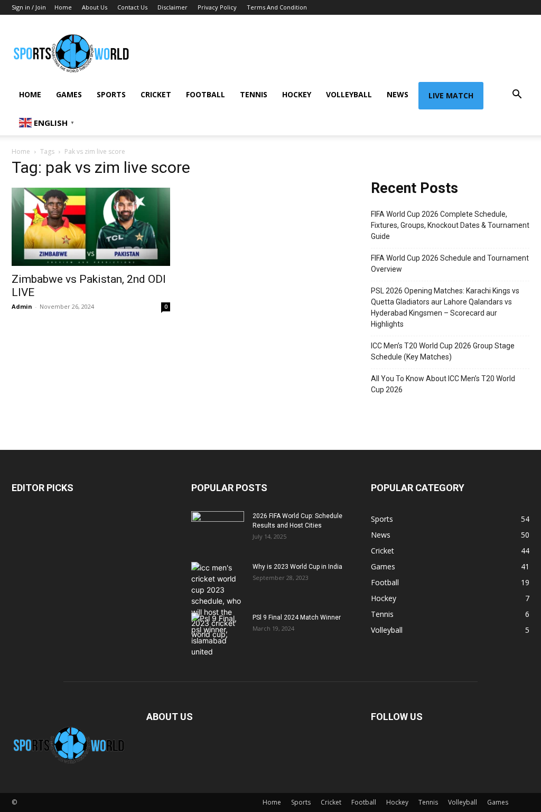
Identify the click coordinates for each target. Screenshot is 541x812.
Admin (22, 306)
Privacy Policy (217, 7)
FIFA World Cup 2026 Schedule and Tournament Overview (450, 263)
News (397, 94)
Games (69, 94)
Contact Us (132, 7)
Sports (111, 94)
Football (205, 94)
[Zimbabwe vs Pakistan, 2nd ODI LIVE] (91, 227)
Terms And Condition (277, 7)
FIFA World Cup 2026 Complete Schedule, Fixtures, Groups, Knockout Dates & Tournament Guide (450, 225)
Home (63, 7)
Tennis (253, 94)
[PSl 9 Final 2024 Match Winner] (217, 635)
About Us (94, 7)
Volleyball (349, 94)
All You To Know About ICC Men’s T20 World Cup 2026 (443, 384)
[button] (516, 95)
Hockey (296, 94)
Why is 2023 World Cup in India (297, 566)
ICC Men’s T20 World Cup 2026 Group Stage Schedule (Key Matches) (443, 351)
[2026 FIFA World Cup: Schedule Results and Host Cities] (217, 529)
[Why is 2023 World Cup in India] (217, 601)
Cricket (156, 94)
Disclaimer (172, 7)
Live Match (450, 95)
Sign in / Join (29, 7)
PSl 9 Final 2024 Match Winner (297, 617)
